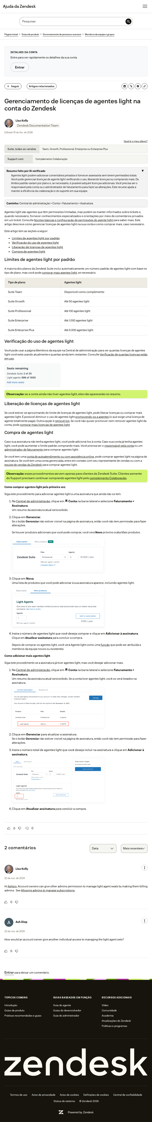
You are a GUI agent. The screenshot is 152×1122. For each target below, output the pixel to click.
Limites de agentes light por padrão (36, 238)
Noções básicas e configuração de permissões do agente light (73, 220)
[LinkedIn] (125, 86)
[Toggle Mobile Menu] (145, 6)
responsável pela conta (119, 445)
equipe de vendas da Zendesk (23, 465)
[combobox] (103, 848)
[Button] (8, 828)
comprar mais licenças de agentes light (45, 425)
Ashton (12, 886)
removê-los (62, 421)
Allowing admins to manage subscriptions (48, 890)
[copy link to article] (145, 86)
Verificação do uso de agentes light (35, 243)
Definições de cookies (96, 1095)
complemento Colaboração (108, 478)
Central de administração (33, 501)
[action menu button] (145, 868)
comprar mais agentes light (59, 272)
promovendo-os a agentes (92, 417)
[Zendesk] (76, 1062)
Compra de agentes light (28, 252)
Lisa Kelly (22, 120)
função (105, 645)
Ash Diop (21, 922)
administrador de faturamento (23, 449)
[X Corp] (131, 86)
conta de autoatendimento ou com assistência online (60, 456)
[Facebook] (138, 86)
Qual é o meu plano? (136, 141)
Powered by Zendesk (81, 1112)
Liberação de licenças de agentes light (37, 247)
